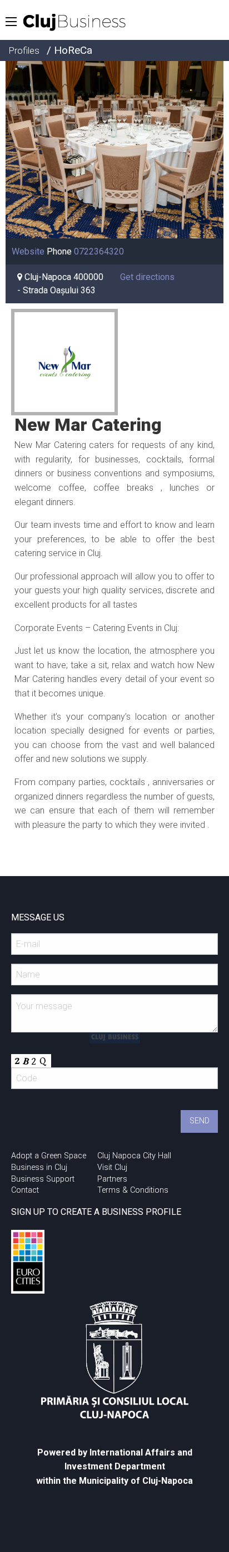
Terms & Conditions (132, 1190)
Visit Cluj (112, 1167)
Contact (25, 1190)
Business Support (42, 1179)
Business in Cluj (39, 1167)
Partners (112, 1179)
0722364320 (99, 251)
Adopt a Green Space (48, 1156)
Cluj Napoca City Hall (134, 1156)
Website (28, 251)
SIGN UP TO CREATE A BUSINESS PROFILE (96, 1212)
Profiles (23, 50)
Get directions (147, 277)
